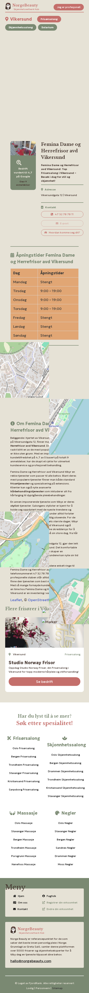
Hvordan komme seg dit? (64, 232)
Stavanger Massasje (23, 831)
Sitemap (57, 988)
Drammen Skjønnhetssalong (65, 771)
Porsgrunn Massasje (23, 856)
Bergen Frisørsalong (23, 756)
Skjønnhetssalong (21, 27)
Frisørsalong (49, 19)
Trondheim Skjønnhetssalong (65, 779)
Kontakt (22, 909)
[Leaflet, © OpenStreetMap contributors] (44, 386)
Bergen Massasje (23, 839)
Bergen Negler (65, 839)
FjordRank (35, 983)
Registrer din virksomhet (62, 902)
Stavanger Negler (65, 831)
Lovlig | (30, 988)
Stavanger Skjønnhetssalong (65, 796)
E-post (64, 223)
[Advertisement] (44, 80)
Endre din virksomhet (60, 909)
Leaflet (16, 600)
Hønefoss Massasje (23, 864)
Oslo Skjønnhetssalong (65, 754)
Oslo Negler (65, 823)
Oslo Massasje (23, 823)
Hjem (21, 896)
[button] (49, 621)
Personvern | (43, 988)
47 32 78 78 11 (64, 214)
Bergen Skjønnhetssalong (65, 763)
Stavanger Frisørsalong (23, 773)
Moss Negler (65, 864)
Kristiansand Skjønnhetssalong (65, 787)
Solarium (47, 27)
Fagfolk (51, 896)
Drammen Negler (65, 856)
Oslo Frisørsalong (24, 748)
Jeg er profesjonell (68, 7)
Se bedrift (44, 681)
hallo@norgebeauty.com (30, 961)
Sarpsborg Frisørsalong (23, 789)
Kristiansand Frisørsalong (24, 781)
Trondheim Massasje (23, 847)
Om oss (22, 902)
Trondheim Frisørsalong (23, 764)
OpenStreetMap (41, 600)
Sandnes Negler (65, 847)
